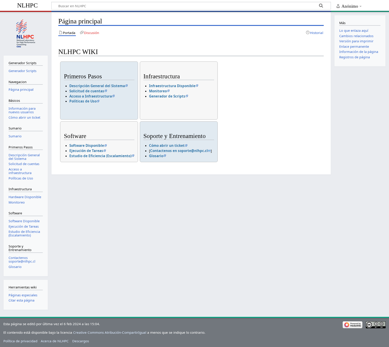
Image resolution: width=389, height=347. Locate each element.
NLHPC (27, 5)
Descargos (80, 341)
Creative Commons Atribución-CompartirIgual (109, 332)
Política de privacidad (20, 341)
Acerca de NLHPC (55, 341)
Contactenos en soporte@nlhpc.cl (179, 150)
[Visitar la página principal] (25, 33)
